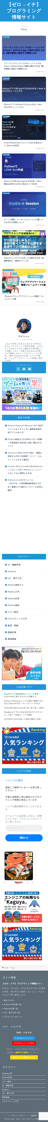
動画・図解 (13, 625)
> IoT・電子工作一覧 (11, 1013)
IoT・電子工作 (15, 578)
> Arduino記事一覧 (10, 1009)
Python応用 (13, 598)
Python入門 (13, 592)
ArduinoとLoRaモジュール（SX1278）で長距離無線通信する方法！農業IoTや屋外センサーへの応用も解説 (25, 485)
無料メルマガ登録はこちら (24, 1057)
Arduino (12, 571)
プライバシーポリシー (30, 819)
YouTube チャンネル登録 (24, 1043)
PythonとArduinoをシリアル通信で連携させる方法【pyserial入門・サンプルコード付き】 (23, 702)
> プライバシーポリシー (12, 1017)
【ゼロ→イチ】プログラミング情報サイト (24, 10)
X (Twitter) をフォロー (24, 1038)
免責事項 (34, 1115)
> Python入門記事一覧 (11, 1004)
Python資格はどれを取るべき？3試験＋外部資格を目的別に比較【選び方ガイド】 (25, 442)
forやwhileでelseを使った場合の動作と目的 (22, 719)
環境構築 (12, 639)
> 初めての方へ (8, 1000)
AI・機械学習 (14, 565)
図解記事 (12, 632)
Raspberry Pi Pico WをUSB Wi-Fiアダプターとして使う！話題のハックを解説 (23, 713)
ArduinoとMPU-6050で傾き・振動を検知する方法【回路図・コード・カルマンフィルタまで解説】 (25, 456)
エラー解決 (13, 612)
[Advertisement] (24, 525)
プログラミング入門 (17, 619)
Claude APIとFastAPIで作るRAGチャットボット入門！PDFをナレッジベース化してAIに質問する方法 (25, 469)
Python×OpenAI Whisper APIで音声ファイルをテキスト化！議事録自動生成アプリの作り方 (25, 429)
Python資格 (13, 605)
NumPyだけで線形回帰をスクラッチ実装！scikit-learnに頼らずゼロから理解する (22, 695)
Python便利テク (16, 585)
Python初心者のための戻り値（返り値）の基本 (24, 708)
